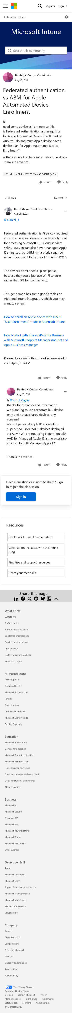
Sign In (63, 6)
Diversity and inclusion (16, 962)
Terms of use (31, 998)
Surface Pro (10, 616)
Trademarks (48, 998)
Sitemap (9, 994)
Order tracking (12, 705)
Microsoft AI (11, 805)
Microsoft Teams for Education (19, 755)
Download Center (13, 685)
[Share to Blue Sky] (43, 598)
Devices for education (15, 748)
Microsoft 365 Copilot (15, 843)
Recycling (26, 1002)
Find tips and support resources (29, 562)
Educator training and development (22, 774)
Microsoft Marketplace (16, 899)
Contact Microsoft (26, 994)
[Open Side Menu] (5, 6)
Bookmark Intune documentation (30, 537)
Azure (7, 868)
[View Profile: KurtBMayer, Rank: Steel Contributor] (8, 211)
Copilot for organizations (17, 635)
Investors (9, 956)
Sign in (21, 496)
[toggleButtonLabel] (66, 17)
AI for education (12, 786)
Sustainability (11, 975)
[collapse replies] (36, 206)
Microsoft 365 (11, 824)
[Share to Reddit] (36, 598)
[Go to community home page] (14, 6)
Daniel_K (20, 75)
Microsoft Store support (16, 692)
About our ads (43, 1002)
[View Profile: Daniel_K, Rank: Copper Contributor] (8, 77)
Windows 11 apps (13, 661)
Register (50, 6)
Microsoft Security (13, 811)
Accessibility (11, 969)
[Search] (39, 6)
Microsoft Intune (16, 16)
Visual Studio (11, 912)
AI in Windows (12, 648)
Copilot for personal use (16, 642)
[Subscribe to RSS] (49, 598)
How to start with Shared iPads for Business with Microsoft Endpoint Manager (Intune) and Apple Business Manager (36, 340)
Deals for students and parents (20, 780)
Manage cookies (13, 998)
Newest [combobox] (60, 198)
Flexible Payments (13, 724)
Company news (12, 943)
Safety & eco (11, 1002)
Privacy (43, 994)
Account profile (12, 679)
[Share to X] (29, 598)
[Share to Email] (56, 598)
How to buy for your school (18, 767)
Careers (8, 930)
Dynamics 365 (11, 817)
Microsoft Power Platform (17, 830)
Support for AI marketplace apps (20, 887)
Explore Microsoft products (18, 654)
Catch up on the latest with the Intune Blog (33, 550)
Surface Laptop (12, 623)
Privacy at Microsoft (14, 950)
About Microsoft (12, 937)
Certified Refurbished (15, 711)
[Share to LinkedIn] (16, 598)
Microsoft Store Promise (16, 717)
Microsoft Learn (12, 880)
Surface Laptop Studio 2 (16, 629)
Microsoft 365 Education (16, 761)
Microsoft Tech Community (17, 893)
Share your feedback (22, 573)
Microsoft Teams (13, 837)
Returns (8, 698)
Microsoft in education (16, 742)
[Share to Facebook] (23, 598)
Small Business (12, 849)
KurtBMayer (22, 209)
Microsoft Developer (15, 874)
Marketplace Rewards (15, 906)
